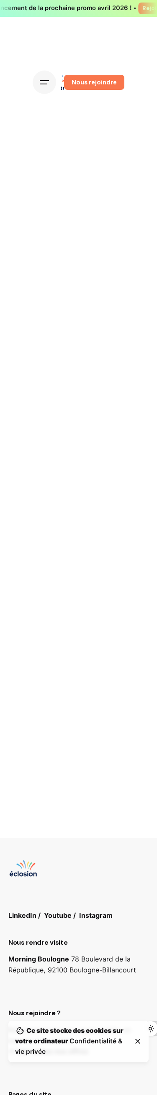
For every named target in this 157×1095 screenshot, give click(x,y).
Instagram (96, 915)
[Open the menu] (44, 82)
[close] (137, 1041)
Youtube (58, 915)
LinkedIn (22, 915)
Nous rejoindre (94, 82)
